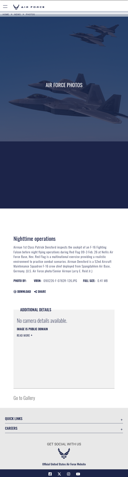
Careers (11, 428)
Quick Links (13, 418)
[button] (5, 7)
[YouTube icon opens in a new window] (78, 474)
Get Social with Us (64, 444)
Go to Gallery (24, 397)
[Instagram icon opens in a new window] (68, 474)
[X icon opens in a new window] (59, 474)
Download (23, 291)
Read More (24, 335)
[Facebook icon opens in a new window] (50, 474)
